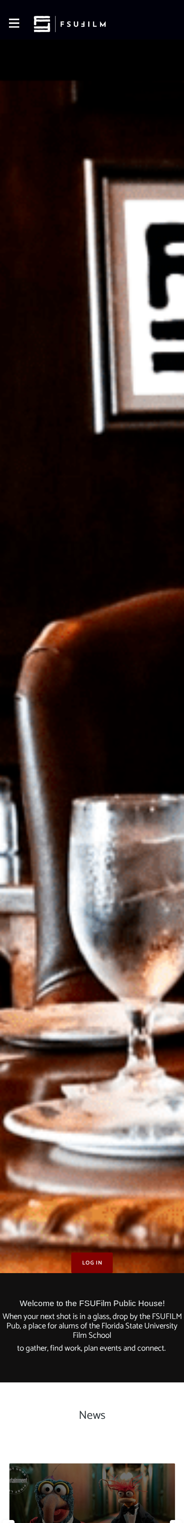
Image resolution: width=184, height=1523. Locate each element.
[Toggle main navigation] (14, 24)
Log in (92, 1263)
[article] (92, 1467)
